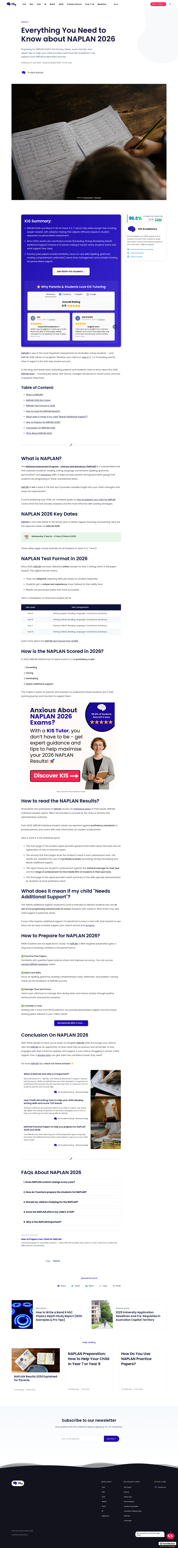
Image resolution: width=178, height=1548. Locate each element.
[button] (27, 327)
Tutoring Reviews (137, 253)
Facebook (162, 1487)
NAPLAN (24, 22)
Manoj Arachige (36, 72)
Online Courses (136, 257)
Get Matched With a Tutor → (71, 1023)
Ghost (25, 1535)
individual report (82, 808)
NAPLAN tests (28, 373)
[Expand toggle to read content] (117, 1182)
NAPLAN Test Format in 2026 (40, 405)
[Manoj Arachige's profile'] (23, 72)
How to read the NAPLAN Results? (43, 411)
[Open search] (170, 4)
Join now (110, 1439)
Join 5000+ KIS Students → (71, 271)
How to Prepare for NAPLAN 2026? (43, 422)
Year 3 (85, 357)
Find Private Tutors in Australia (142, 249)
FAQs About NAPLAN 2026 (39, 433)
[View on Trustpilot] (33, 318)
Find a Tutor (157, 4)
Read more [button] (35, 336)
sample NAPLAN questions (34, 964)
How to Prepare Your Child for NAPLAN (41, 1239)
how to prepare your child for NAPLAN (96, 499)
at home (89, 925)
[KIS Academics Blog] (11, 4)
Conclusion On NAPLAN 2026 (40, 427)
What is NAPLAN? (34, 394)
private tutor (44, 1055)
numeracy (46, 474)
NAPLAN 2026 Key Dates (38, 400)
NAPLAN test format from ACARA (61, 641)
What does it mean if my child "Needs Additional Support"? (57, 416)
